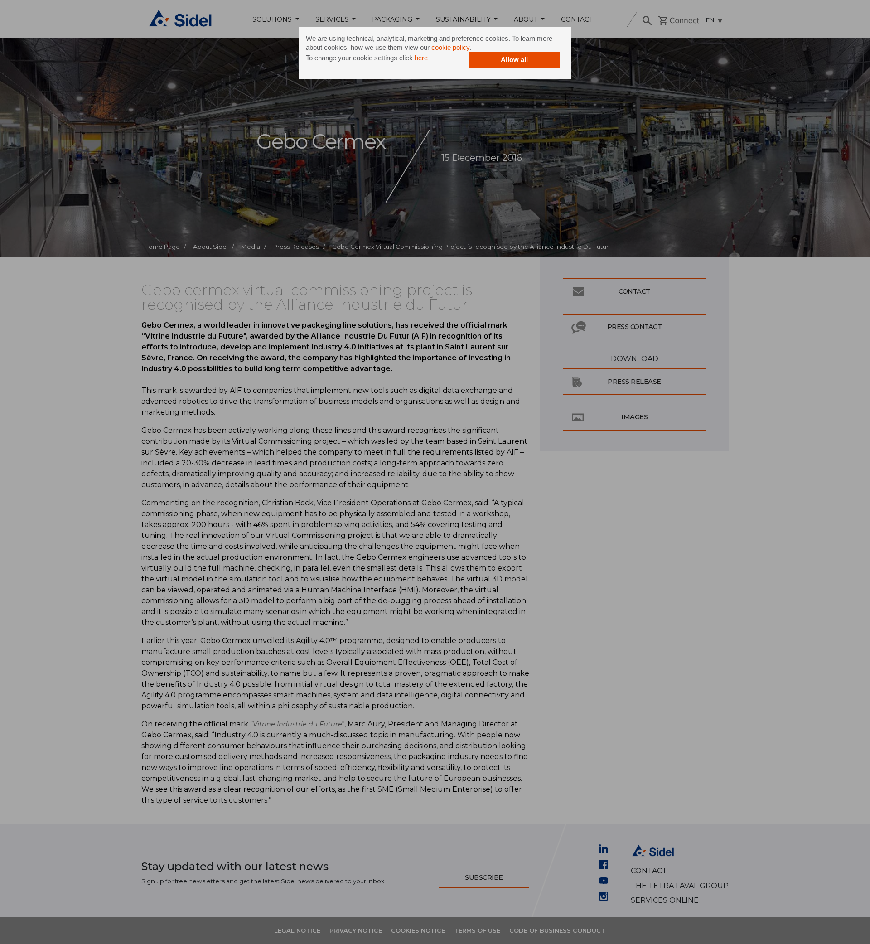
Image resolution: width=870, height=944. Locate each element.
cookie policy (450, 47)
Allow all (514, 59)
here (421, 58)
